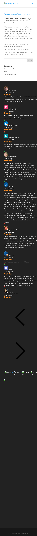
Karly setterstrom (13, 138)
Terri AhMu (12, 90)
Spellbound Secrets (10, 74)
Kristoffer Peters (13, 125)
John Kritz (11, 255)
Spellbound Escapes (12, 20)
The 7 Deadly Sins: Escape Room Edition (16, 49)
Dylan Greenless (13, 230)
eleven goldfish (13, 156)
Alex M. (10, 186)
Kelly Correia (12, 109)
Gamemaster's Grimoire (11, 23)
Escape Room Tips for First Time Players (18, 19)
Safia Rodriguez (13, 293)
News (5, 72)
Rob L (10, 270)
